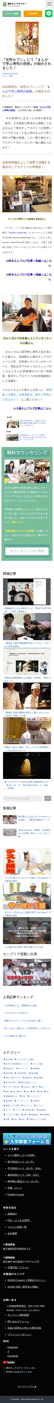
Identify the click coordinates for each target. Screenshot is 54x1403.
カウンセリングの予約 (27, 551)
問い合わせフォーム (18, 1321)
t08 (7, 1091)
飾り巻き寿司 (11, 1082)
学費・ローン (15, 1188)
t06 (34, 1091)
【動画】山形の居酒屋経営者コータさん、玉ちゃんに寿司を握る (27, 644)
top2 (22, 1119)
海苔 (25, 1114)
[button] (49, 4)
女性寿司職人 (22, 1073)
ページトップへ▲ (27, 1386)
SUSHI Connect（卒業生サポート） (27, 1280)
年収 (23, 1096)
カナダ (8, 1110)
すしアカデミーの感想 (25, 1059)
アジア (17, 1110)
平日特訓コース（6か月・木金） (25, 1168)
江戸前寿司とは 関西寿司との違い (21, 1005)
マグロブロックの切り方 (16, 1013)
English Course (16, 1194)
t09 (14, 1091)
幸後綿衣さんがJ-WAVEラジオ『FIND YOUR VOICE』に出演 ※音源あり (27, 610)
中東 (7, 1119)
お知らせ (27, 1087)
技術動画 (42, 1110)
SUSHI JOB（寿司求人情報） (23, 1287)
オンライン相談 (12, 13)
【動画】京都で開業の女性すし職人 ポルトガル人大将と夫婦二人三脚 (26, 714)
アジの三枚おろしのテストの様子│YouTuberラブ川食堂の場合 (27, 879)
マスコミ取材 (7, 76)
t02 (42, 1087)
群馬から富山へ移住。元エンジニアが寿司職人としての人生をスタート (27, 749)
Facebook (13, 1356)
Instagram (13, 1347)
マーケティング (22, 1101)
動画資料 (34, 1114)
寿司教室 (45, 1114)
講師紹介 (12, 1214)
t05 (36, 1087)
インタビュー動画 (12, 1114)
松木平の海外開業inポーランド (17, 1064)
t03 (41, 1091)
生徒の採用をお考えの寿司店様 (24, 1328)
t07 (47, 1091)
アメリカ (39, 1105)
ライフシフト (23, 1068)
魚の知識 (9, 1059)
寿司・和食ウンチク (13, 1078)
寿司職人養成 (30, 1110)
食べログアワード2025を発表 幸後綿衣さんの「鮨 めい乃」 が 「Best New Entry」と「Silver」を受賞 (26, 785)
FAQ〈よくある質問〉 (20, 1220)
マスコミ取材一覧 (17, 1227)
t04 (20, 1091)
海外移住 (9, 1101)
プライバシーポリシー (20, 1334)
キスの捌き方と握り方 (15, 1036)
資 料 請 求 (33, 13)
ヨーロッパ (28, 1105)
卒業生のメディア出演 (37, 1119)
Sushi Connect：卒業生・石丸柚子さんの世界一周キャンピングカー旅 (34, 833)
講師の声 (28, 1078)
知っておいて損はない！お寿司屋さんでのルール (27, 1028)
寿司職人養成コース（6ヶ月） (24, 1181)
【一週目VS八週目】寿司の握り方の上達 (23, 947)
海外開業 (39, 1078)
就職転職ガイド (11, 1096)
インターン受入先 (12, 1087)
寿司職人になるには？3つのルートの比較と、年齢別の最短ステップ (34, 818)
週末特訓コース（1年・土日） (24, 1175)
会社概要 (12, 1233)
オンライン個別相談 (18, 1315)
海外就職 (9, 1073)
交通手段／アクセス (18, 1267)
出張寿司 (36, 1101)
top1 (15, 1119)
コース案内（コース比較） (22, 1155)
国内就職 (34, 1073)
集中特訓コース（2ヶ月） (21, 1162)
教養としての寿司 (12, 1105)
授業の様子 (10, 1068)
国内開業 (36, 1068)
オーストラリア (35, 1096)
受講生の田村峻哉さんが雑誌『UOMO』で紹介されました (27, 679)
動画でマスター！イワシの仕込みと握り (23, 1020)
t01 (27, 1091)
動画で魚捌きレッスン (28, 1082)
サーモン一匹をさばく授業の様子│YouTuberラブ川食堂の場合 (27, 914)
